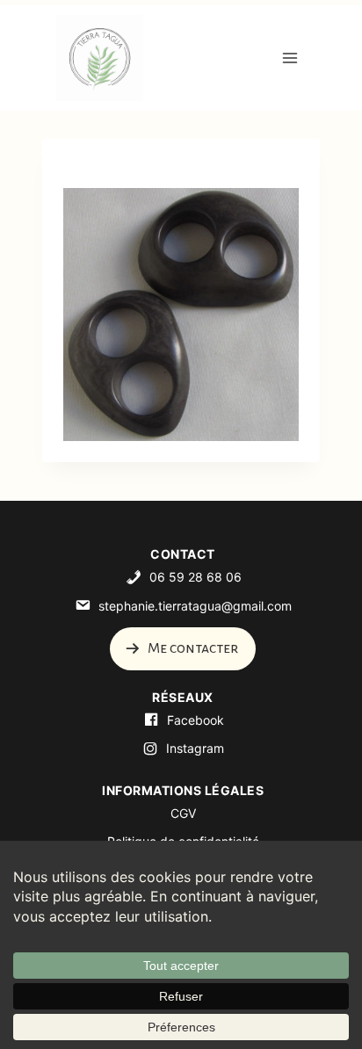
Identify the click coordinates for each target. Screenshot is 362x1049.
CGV (183, 813)
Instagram (195, 748)
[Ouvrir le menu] (289, 57)
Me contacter (191, 648)
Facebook (195, 720)
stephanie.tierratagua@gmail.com (195, 605)
